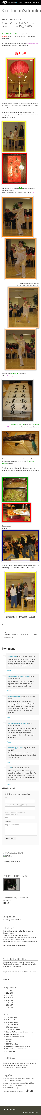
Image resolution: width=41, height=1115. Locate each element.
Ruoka (4, 1087)
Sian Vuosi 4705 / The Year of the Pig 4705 (18, 24)
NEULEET (30, 1083)
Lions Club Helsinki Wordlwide (12, 34)
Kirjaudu (36, 2)
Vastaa (9, 671)
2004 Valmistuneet (12, 1020)
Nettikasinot (12, 2)
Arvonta (4, 1078)
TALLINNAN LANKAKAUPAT (28, 1087)
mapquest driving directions (18, 723)
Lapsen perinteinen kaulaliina (15, 1037)
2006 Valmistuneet (12, 1025)
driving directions (14, 696)
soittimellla (35, 424)
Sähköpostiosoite (16, 805)
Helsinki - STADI (30, 1078)
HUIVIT (24, 1078)
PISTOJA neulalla (12, 1044)
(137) (9, 998)
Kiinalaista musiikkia (18, 424)
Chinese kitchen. (9, 473)
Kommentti (8, 821)
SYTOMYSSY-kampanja (12, 1087)
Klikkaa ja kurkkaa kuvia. (12, 862)
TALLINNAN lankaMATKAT (9, 1091)
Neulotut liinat (6, 1085)
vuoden (5, 36)
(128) (9, 1003)
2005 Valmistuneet (12, 1022)
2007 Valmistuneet (12, 1027)
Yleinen (15, 637)
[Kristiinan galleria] (7, 856)
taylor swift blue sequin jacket (18, 676)
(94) (9, 990)
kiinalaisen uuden (32, 34)
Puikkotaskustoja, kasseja (30, 1085)
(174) (9, 1007)
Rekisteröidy (27, 2)
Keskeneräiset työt (12, 1034)
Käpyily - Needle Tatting (24, 1080)
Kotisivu (15, 813)
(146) (9, 993)
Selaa (20, 2)
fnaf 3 (10, 768)
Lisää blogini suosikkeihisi (12, 920)
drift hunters (12, 656)
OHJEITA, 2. (10, 1041)
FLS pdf (6, 903)
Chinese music (12, 427)
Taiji (20, 188)
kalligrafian (15, 373)
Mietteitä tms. (22, 1083)
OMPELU (18, 1085)
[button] (16, 2)
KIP (19, 1080)
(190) (9, 995)
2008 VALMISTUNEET (13, 1029)
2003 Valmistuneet (12, 1017)
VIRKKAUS (20, 1091)
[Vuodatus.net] (9, 1109)
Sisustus (20, 1087)
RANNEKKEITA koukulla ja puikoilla (18, 1046)
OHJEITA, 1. (10, 1039)
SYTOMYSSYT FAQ (13, 1051)
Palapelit (22, 1085)
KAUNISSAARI (13, 1080)
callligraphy (10, 376)
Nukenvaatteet (13, 1085)
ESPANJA (9, 1078)
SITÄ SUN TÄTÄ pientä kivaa (16, 1049)
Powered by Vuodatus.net (30, 1112)
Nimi (6, 798)
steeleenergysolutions (15, 748)
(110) (9, 1000)
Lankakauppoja (15, 1083)
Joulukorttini (5, 1080)
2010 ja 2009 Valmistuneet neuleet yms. (19, 1032)
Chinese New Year (32, 43)
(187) (9, 1005)
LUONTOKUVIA (7, 1083)
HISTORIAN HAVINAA (17, 1078)
